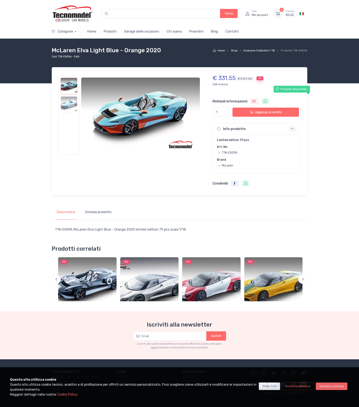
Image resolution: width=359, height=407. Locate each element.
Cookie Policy (67, 394)
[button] (256, 128)
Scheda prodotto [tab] (98, 212)
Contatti (232, 31)
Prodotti (110, 31)
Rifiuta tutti (269, 386)
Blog (214, 31)
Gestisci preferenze (298, 386)
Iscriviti (216, 336)
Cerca (229, 13)
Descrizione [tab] (66, 212)
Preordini (196, 31)
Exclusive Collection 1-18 (259, 50)
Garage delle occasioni (141, 31)
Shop (234, 50)
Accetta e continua (331, 386)
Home (91, 31)
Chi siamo (174, 31)
